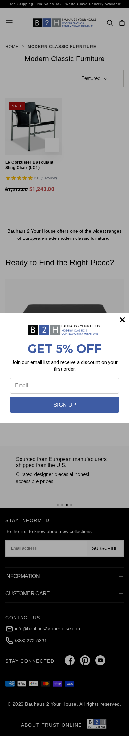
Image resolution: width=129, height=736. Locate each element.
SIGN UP (64, 405)
